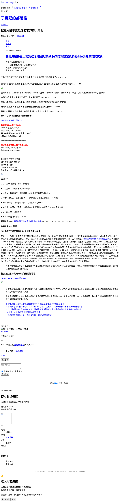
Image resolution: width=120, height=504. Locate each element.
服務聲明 (82, 471)
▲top (3, 355)
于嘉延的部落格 (14, 18)
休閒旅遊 (20, 36)
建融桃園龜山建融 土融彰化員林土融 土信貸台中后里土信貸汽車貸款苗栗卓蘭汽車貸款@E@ (44, 307)
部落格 (8, 44)
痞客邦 (17, 345)
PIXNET (42, 471)
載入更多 (5, 360)
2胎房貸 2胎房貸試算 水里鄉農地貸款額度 (23, 312)
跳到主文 (4, 25)
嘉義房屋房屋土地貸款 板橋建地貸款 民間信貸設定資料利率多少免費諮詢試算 (54, 56)
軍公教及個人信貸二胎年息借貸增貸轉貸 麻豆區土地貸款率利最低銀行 (35, 304)
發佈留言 (5, 374)
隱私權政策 (73, 471)
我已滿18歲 (6, 499)
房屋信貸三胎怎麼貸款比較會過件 (27, 221)
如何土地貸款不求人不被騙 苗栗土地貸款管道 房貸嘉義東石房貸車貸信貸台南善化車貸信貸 (44, 309)
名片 (7, 46)
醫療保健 (19, 351)
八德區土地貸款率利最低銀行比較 (96, 239)
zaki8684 (4, 332)
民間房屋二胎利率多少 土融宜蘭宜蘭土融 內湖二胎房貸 (29, 315)
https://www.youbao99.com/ (11, 120)
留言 (22, 345)
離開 (13, 499)
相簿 (7, 41)
